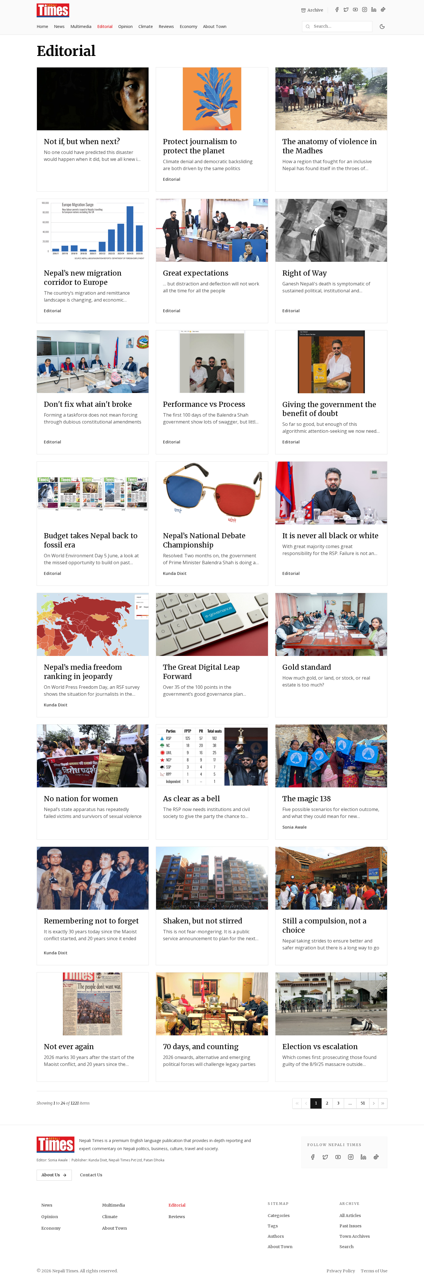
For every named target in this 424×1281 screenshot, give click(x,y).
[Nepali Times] (55, 1145)
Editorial (104, 26)
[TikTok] (383, 10)
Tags (273, 1226)
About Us (51, 1174)
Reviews (166, 26)
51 (363, 1103)
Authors (276, 1236)
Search (346, 1246)
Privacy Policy (341, 1271)
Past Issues (350, 1226)
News (59, 26)
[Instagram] (364, 10)
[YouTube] (355, 10)
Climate (145, 26)
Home (42, 26)
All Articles (350, 1215)
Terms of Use (374, 1271)
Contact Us (91, 1174)
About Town (214, 26)
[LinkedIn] (373, 10)
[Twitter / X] (346, 10)
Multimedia (80, 26)
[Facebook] (337, 10)
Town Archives (354, 1236)
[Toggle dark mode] (382, 26)
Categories (279, 1215)
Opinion (125, 26)
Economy (188, 26)
